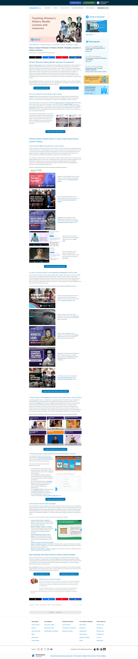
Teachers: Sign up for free (41, 88)
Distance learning (67, 631)
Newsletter (100, 640)
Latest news (88, 51)
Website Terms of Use (88, 656)
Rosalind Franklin (68, 104)
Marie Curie (76, 316)
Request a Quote (89, 93)
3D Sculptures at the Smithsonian (66, 378)
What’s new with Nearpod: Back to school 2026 (95, 49)
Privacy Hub (77, 656)
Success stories (65, 8)
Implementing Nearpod (77, 8)
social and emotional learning (45, 457)
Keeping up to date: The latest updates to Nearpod (94, 69)
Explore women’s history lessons (55, 131)
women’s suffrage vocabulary (50, 495)
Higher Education (84, 637)
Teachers (55, 8)
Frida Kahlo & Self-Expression (73, 428)
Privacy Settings (101, 656)
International (83, 634)
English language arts (34, 44)
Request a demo (75, 2)
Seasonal (63, 44)
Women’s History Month (35, 65)
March (36, 604)
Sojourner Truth (70, 102)
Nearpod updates (90, 71)
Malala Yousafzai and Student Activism (67, 221)
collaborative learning (38, 491)
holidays (31, 604)
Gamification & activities (51, 631)
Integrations (83, 631)
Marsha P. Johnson (73, 443)
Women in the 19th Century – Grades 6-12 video (43, 549)
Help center (35, 637)
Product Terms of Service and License (62, 656)
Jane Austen (65, 258)
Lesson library (66, 625)
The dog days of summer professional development (96, 59)
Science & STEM (56, 44)
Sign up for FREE (89, 2)
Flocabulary (39, 403)
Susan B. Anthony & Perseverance (38, 443)
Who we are (100, 625)
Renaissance (100, 631)
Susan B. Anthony (59, 102)
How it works (35, 625)
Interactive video (49, 628)
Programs (82, 628)
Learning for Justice (66, 300)
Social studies (69, 44)
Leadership (47, 8)
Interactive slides (49, 625)
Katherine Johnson (61, 358)
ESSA (81, 640)
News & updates (90, 8)
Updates (104, 71)
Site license (82, 625)
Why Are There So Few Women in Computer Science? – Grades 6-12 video (42, 543)
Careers (99, 637)
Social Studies (42, 604)
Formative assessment (69, 628)
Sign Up (87, 82)
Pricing (34, 628)
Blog (33, 634)
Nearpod (31, 96)
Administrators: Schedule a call (69, 88)
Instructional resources (45, 44)
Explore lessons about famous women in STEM (55, 391)
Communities (35, 640)
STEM (49, 604)
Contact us (100, 628)
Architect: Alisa (55, 443)
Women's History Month (57, 604)
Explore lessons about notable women (55, 266)
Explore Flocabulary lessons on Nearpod (55, 449)
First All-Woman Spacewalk (64, 377)
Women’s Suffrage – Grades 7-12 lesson (41, 526)
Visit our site (89, 34)
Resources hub (36, 631)
